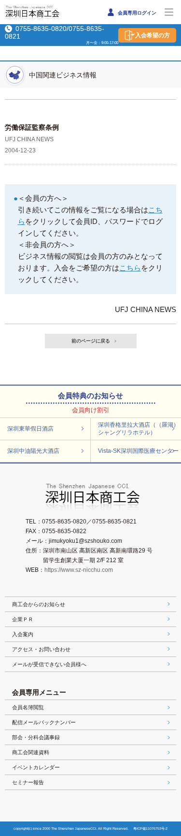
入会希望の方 (152, 35)
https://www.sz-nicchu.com (78, 570)
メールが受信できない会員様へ (49, 664)
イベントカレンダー (36, 767)
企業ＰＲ (22, 619)
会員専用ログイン (136, 12)
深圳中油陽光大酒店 (33, 451)
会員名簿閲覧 (28, 707)
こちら (130, 268)
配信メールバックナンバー (44, 722)
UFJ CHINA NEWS (29, 139)
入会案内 (22, 634)
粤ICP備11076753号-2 (150, 828)
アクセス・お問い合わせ (41, 649)
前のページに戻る (90, 340)
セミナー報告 (28, 782)
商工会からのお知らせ (38, 604)
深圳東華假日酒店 (30, 428)
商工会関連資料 (30, 752)
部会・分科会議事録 (36, 737)
